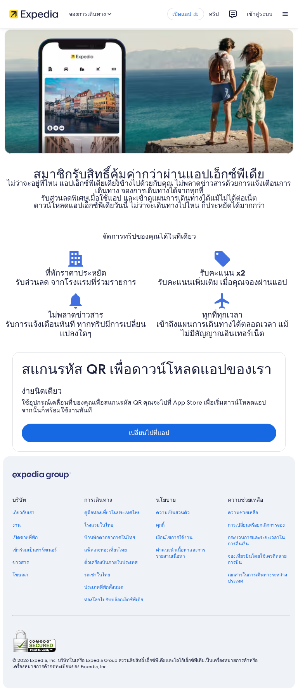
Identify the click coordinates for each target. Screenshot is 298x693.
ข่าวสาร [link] (20, 562)
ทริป (214, 13)
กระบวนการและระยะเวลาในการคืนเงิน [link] (256, 540)
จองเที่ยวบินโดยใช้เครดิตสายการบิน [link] (257, 559)
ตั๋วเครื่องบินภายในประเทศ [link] (111, 562)
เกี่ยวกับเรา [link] (23, 513)
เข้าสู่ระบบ (259, 13)
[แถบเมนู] (285, 14)
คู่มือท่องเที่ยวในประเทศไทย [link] (112, 513)
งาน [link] (16, 525)
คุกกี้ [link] (160, 525)
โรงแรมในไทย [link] (98, 525)
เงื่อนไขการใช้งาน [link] (174, 537)
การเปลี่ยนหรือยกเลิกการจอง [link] (256, 525)
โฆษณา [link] (20, 575)
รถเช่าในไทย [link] (97, 575)
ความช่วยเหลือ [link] (243, 513)
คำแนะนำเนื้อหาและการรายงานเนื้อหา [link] (180, 553)
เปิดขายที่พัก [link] (25, 537)
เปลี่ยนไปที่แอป (149, 432)
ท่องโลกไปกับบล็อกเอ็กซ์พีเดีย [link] (113, 600)
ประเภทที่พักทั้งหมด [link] (103, 587)
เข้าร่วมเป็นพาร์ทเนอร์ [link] (34, 550)
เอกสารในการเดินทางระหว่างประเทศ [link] (257, 578)
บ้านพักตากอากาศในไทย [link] (109, 537)
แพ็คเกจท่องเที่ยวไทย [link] (105, 550)
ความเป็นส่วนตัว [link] (173, 513)
